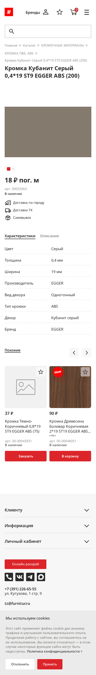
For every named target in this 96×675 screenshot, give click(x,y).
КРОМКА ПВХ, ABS (19, 53)
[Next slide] (86, 352)
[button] (8, 169)
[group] (48, 132)
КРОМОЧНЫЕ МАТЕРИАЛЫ (62, 45)
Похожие (13, 350)
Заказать (25, 456)
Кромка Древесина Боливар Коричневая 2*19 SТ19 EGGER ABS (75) (68, 427)
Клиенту (13, 510)
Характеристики (20, 236)
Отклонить (20, 664)
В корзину (70, 456)
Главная (11, 45)
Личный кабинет (23, 541)
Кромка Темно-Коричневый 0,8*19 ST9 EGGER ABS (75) (23, 426)
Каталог (29, 45)
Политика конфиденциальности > (54, 651)
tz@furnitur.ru (17, 603)
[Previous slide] (74, 352)
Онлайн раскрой (25, 564)
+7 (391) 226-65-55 (20, 588)
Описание (49, 236)
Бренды (33, 12)
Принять (50, 664)
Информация (19, 525)
